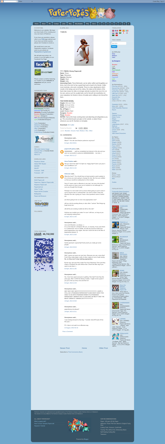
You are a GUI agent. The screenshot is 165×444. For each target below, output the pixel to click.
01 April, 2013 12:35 (70, 216)
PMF (113, 72)
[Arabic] (113, 35)
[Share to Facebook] (85, 128)
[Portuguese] (120, 33)
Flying (114, 151)
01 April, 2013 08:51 (70, 143)
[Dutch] (113, 33)
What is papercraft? (40, 421)
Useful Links (38, 152)
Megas (114, 119)
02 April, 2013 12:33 (70, 283)
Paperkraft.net (38, 187)
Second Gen (116, 88)
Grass (114, 155)
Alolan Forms (116, 117)
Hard (77, 130)
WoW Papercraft (39, 180)
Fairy (113, 146)
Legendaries (116, 124)
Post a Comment (68, 331)
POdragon (115, 73)
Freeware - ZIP (38, 173)
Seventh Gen (116, 97)
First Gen (115, 86)
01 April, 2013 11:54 (70, 168)
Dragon (114, 142)
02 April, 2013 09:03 (70, 247)
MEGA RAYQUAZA (123, 253)
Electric (114, 144)
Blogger (86, 439)
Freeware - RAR (39, 170)
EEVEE (122, 270)
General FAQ (38, 151)
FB (50, 24)
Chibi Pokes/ (116, 108)
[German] (120, 30)
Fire (113, 149)
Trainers (114, 131)
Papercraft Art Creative (41, 191)
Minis (113, 106)
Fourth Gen (115, 91)
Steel (113, 167)
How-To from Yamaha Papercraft (44, 423)
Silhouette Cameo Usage (41, 149)
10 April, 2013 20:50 (70, 301)
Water (114, 169)
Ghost (114, 153)
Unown (114, 129)
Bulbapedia (37, 194)
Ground (73, 130)
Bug (113, 139)
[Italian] (127, 30)
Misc (70, 24)
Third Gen (115, 90)
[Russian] (117, 33)
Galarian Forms (117, 115)
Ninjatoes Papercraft (40, 184)
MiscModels (79, 24)
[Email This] (79, 128)
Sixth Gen (115, 95)
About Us (37, 154)
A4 (69, 125)
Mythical (114, 126)
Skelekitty (115, 75)
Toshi (36, 123)
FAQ (87, 24)
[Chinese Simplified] (117, 35)
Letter (72, 125)
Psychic (114, 164)
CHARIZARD (124, 206)
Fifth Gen (115, 93)
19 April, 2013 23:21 (70, 311)
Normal (114, 160)
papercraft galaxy (70, 149)
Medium (82, 130)
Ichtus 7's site (38, 189)
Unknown (67, 173)
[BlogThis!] (81, 128)
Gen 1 (94, 24)
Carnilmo (37, 126)
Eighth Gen (115, 99)
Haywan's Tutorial (39, 426)
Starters (114, 113)
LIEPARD (122, 319)
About (43, 24)
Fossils (114, 122)
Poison (114, 162)
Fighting (114, 148)
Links (63, 24)
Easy (113, 53)
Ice (113, 158)
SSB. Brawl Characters (119, 133)
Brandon (67, 130)
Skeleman (37, 125)
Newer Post (65, 348)
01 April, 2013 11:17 (70, 155)
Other (91, 130)
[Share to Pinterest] (87, 128)
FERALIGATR (124, 333)
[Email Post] (76, 128)
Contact (56, 24)
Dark (113, 140)
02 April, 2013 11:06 (70, 268)
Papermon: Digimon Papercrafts (44, 182)
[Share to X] (83, 128)
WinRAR (36, 166)
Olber (36, 128)
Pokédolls (115, 104)
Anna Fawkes (68, 161)
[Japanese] (123, 33)
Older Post (103, 348)
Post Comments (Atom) (75, 352)
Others (114, 81)
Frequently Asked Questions (120, 191)
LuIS (35, 130)
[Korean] (127, 33)
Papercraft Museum (40, 196)
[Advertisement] (84, 341)
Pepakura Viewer (39, 161)
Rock (113, 166)
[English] (113, 30)
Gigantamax (115, 120)
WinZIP (36, 168)
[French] (117, 30)
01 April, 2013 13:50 (70, 234)
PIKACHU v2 (124, 222)
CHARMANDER (124, 303)
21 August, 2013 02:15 (71, 327)
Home (36, 24)
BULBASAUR (124, 237)
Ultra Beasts (115, 128)
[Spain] (123, 30)
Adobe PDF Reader (40, 164)
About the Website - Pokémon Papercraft (123, 287)
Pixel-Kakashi (116, 70)
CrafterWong (38, 132)
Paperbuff (115, 77)
